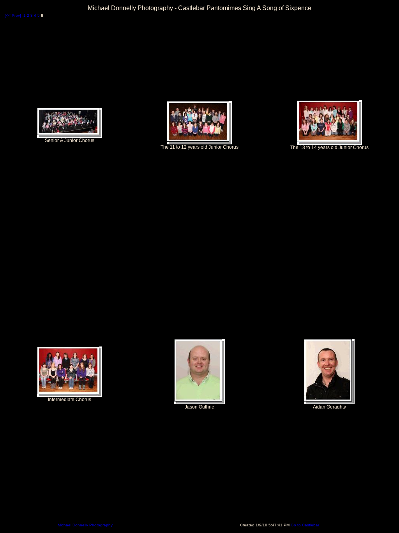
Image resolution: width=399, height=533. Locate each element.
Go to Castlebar (305, 525)
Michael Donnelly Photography (85, 525)
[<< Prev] (13, 15)
